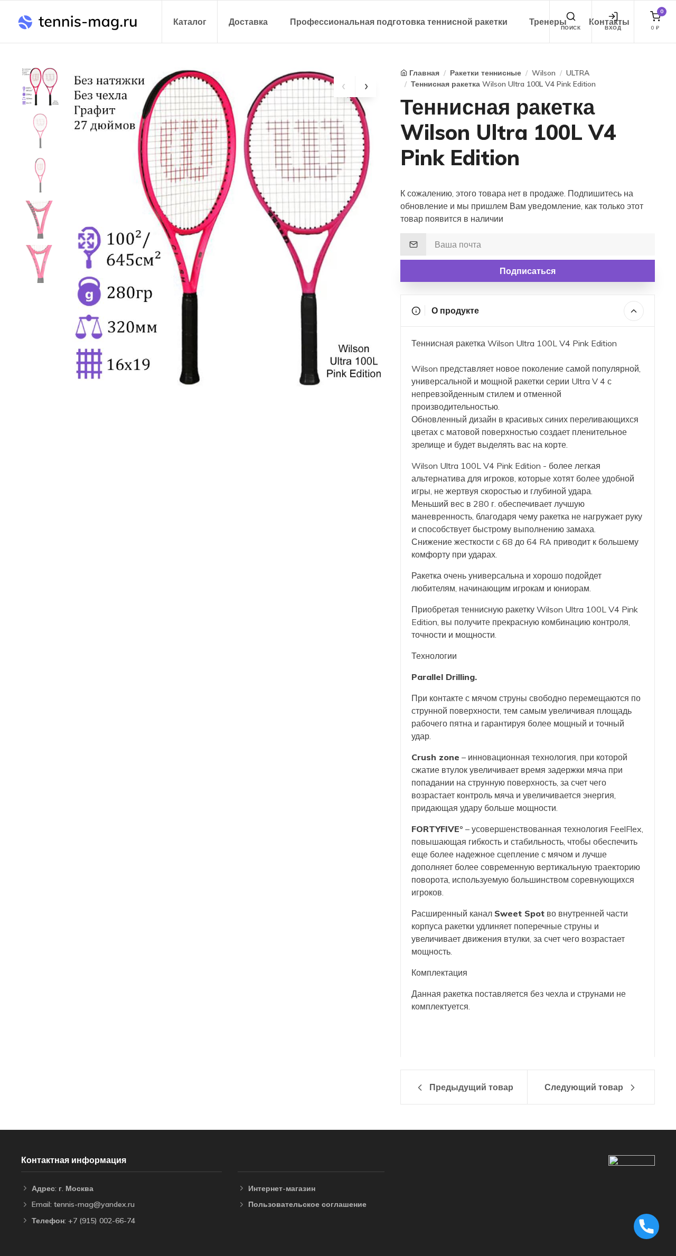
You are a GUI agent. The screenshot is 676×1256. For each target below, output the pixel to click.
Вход (613, 27)
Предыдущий (470, 1087)
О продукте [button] (454, 310)
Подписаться (528, 271)
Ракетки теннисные (485, 73)
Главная (424, 73)
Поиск (571, 27)
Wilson (544, 73)
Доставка (248, 21)
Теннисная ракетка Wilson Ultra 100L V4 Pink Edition (503, 84)
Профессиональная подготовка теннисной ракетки (399, 21)
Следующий (583, 1087)
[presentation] (344, 86)
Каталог (189, 21)
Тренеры (548, 21)
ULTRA (577, 73)
